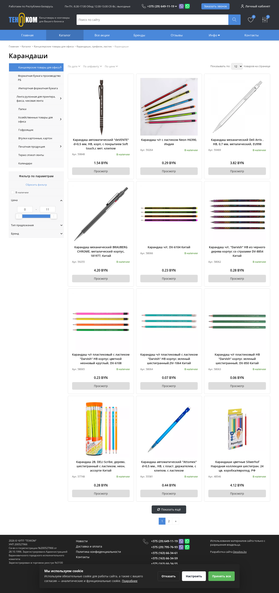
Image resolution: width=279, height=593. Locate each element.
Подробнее (129, 581)
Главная (27, 35)
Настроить (194, 576)
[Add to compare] (127, 87)
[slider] (18, 216)
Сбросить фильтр (36, 184)
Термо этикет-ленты (31, 155)
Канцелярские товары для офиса (39, 67)
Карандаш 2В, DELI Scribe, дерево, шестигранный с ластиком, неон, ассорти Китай (100, 466)
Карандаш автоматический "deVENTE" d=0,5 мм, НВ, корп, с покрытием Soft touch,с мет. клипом (101, 144)
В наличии (22, 192)
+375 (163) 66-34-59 (164, 558)
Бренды (139, 35)
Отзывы (177, 35)
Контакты (251, 35)
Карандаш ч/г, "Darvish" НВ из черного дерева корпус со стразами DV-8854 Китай (237, 251)
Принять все (221, 576)
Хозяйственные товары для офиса (35, 119)
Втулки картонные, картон (35, 138)
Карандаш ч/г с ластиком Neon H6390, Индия (169, 142)
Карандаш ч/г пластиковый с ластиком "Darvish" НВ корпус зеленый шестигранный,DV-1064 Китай (169, 359)
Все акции (102, 35)
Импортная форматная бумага (38, 88)
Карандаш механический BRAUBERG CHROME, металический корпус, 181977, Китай (100, 251)
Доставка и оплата (89, 546)
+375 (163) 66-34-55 (164, 563)
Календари (25, 163)
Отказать (169, 576)
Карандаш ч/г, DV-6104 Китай (169, 247)
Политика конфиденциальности (98, 552)
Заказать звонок (215, 6)
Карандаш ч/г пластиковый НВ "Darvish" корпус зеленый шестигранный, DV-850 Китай (237, 359)
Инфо (213, 35)
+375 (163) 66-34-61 (164, 553)
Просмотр (101, 171)
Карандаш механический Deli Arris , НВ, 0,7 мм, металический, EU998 (237, 142)
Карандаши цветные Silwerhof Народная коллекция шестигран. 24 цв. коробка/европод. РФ (237, 466)
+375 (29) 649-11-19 (164, 541)
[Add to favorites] (127, 81)
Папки (22, 109)
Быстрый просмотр (100, 106)
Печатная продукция (31, 146)
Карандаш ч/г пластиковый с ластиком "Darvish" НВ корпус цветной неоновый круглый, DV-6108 (100, 359)
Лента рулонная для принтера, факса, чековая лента (36, 98)
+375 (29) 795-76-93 (164, 547)
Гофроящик (25, 130)
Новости (82, 541)
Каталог (64, 35)
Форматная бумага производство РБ (39, 78)
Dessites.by (240, 552)
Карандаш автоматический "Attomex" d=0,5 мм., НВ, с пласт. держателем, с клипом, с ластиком (169, 466)
